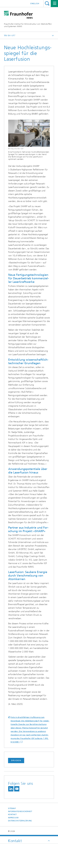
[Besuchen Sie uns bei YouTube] (16, 788)
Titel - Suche (47, 3)
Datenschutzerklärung (20, 821)
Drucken (16, 760)
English (34, 3)
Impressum (13, 818)
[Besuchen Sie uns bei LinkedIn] (10, 788)
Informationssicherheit (20, 811)
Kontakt (12, 814)
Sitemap (12, 808)
